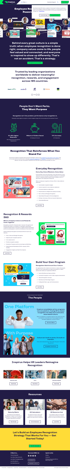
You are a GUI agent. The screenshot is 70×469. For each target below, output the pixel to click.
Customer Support (51, 2)
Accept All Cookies (55, 15)
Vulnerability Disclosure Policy (33, 467)
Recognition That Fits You (50, 346)
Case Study (13, 383)
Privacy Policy (4, 467)
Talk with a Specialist (35, 445)
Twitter (33, 455)
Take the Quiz (13, 421)
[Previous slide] (32, 95)
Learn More (39, 205)
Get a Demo (65, 2)
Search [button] (57, 2)
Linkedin (31, 455)
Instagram (35, 455)
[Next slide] (36, 95)
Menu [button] (24, 2)
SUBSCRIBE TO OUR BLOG (33, 463)
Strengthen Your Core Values (35, 62)
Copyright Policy (10, 467)
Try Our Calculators (35, 421)
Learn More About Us (14, 461)
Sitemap (47, 455)
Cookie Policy (16, 467)
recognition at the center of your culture (50, 157)
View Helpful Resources (14, 463)
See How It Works (51, 322)
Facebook (28, 455)
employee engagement (35, 159)
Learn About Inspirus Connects (16, 457)
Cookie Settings (41, 467)
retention (44, 159)
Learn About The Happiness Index (16, 459)
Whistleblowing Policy (23, 467)
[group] (12, 89)
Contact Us (48, 457)
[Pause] (39, 95)
